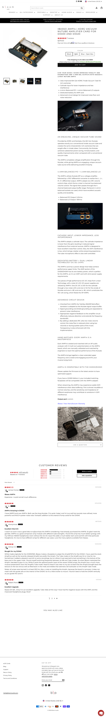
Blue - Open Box (87, 54)
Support (47, 15)
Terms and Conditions (10, 678)
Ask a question (80, 445)
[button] (62, 38)
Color (80, 50)
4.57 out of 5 (23, 472)
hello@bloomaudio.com (10, 693)
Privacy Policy (7, 675)
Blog (4, 666)
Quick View (12, 632)
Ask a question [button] (87, 475)
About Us (59, 15)
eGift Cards (6, 663)
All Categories (27, 12)
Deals (79, 12)
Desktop (54, 12)
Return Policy (7, 672)
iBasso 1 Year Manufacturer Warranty (71, 404)
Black (69, 54)
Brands (12, 12)
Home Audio (67, 12)
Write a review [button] (87, 471)
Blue (76, 54)
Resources (91, 12)
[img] (9, 487)
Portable (41, 12)
